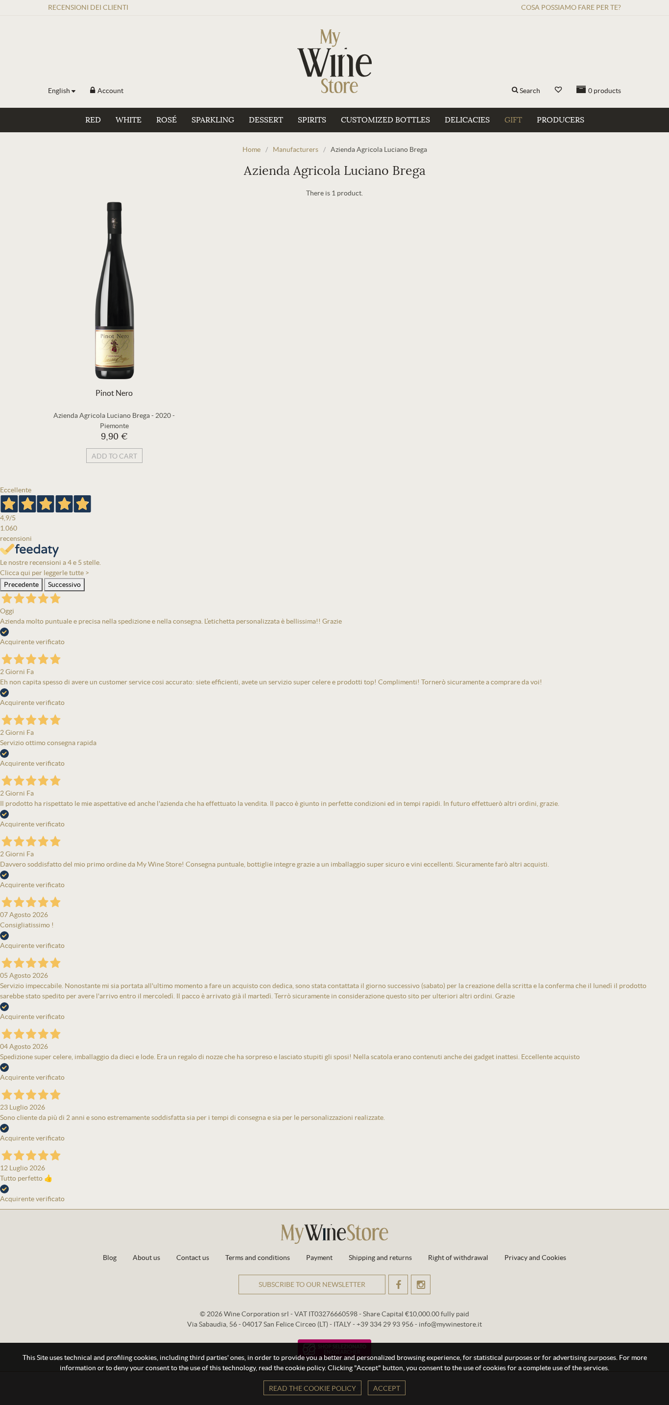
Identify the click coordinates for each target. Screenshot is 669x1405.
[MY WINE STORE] (334, 61)
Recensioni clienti (88, 7)
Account (109, 91)
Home (251, 149)
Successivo (64, 584)
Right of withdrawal (458, 1257)
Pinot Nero (114, 392)
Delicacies (467, 120)
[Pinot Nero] (114, 290)
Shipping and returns (380, 1257)
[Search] (515, 91)
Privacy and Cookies (535, 1257)
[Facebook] (398, 1284)
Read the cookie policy (312, 1388)
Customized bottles (385, 120)
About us (146, 1257)
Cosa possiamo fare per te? (571, 7)
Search (530, 91)
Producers (560, 120)
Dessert (266, 120)
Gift (513, 120)
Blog (110, 1257)
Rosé (166, 120)
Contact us (192, 1257)
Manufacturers (295, 149)
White (129, 120)
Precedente (21, 584)
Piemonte (114, 426)
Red (93, 120)
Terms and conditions (257, 1257)
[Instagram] (420, 1284)
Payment (319, 1257)
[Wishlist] (558, 90)
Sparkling (212, 120)
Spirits (312, 120)
